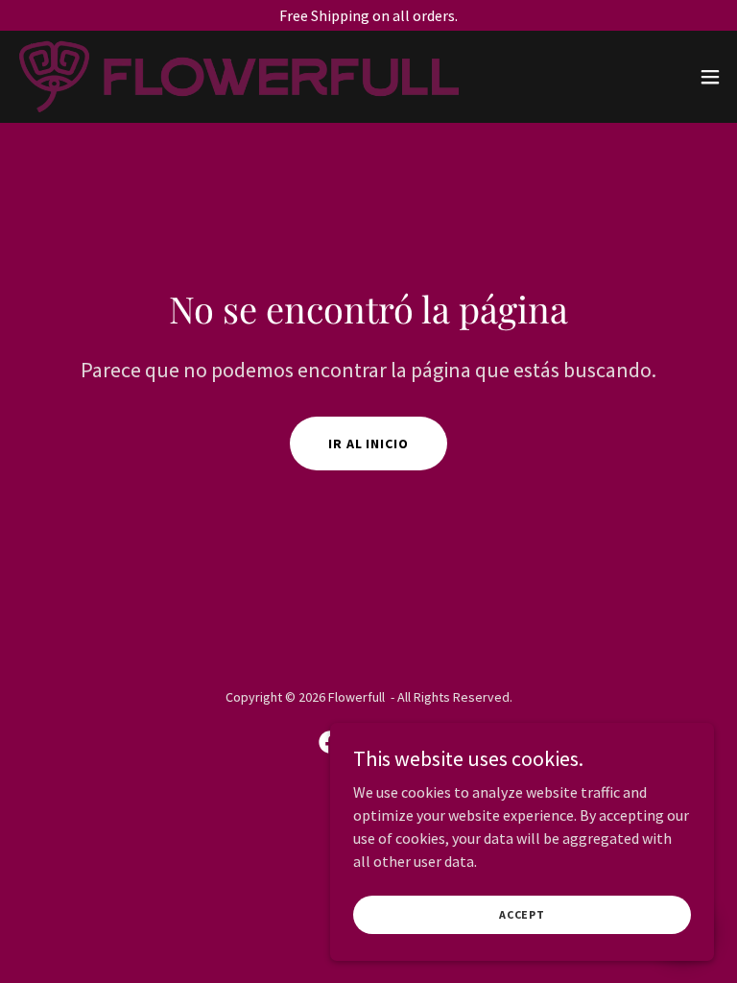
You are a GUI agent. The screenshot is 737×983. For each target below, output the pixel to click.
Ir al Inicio (369, 443)
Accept (522, 914)
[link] (239, 76)
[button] (710, 77)
